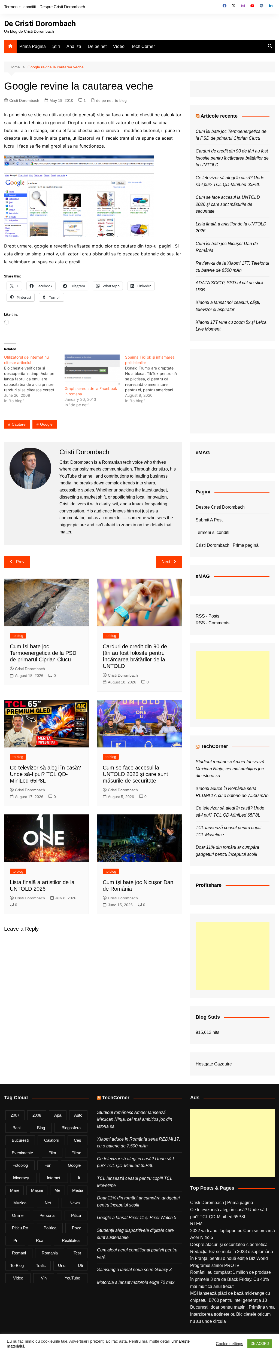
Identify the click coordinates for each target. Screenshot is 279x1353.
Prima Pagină (32, 46)
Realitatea (71, 1240)
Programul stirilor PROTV (214, 1265)
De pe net (97, 46)
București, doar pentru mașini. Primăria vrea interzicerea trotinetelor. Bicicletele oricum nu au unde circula (232, 1314)
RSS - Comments (212, 623)
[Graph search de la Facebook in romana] (92, 370)
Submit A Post (209, 520)
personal (47, 1215)
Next (166, 561)
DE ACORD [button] (260, 1344)
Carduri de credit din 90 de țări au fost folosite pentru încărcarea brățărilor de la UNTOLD (232, 158)
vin (44, 1278)
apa (57, 1115)
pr (15, 1240)
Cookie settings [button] (229, 1344)
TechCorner (214, 746)
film (52, 1152)
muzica (19, 1203)
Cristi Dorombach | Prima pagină (227, 545)
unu (61, 1265)
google (46, 424)
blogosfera (71, 1127)
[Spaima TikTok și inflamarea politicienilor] (155, 379)
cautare (19, 424)
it (79, 1177)
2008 (36, 1115)
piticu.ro (20, 1228)
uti (80, 1265)
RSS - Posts (207, 616)
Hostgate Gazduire (214, 1064)
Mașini (37, 1190)
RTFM (196, 1223)
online (17, 1215)
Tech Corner (143, 46)
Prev (20, 561)
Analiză (73, 46)
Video (119, 46)
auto (78, 1115)
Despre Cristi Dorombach (62, 6)
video (18, 1278)
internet (53, 1177)
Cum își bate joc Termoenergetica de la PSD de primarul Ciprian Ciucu (43, 652)
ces (77, 1140)
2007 (15, 1115)
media (77, 1190)
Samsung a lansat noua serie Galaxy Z (134, 1269)
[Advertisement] (232, 685)
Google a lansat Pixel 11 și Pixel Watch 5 (136, 1217)
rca (39, 1240)
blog (41, 1127)
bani (16, 1127)
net (48, 1203)
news (74, 1203)
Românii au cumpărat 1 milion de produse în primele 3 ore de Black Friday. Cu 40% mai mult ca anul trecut (230, 1279)
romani (19, 1253)
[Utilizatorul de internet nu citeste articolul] (34, 379)
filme (76, 1152)
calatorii (51, 1140)
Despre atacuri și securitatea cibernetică (229, 1244)
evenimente (22, 1152)
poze (76, 1228)
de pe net (104, 100)
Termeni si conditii (20, 6)
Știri (56, 46)
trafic (41, 1265)
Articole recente (219, 116)
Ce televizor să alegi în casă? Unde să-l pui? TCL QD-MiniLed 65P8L (45, 774)
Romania (50, 1253)
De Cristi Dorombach (40, 23)
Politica (50, 1228)
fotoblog (20, 1165)
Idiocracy (21, 1177)
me (57, 1190)
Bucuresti (20, 1140)
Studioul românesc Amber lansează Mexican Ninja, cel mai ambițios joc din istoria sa (230, 768)
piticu (76, 1215)
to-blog (17, 1265)
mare (14, 1190)
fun (47, 1165)
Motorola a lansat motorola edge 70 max (135, 1282)
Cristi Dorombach (24, 100)
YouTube (72, 1278)
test (77, 1253)
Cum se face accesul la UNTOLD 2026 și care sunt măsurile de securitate (135, 774)
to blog (121, 100)
